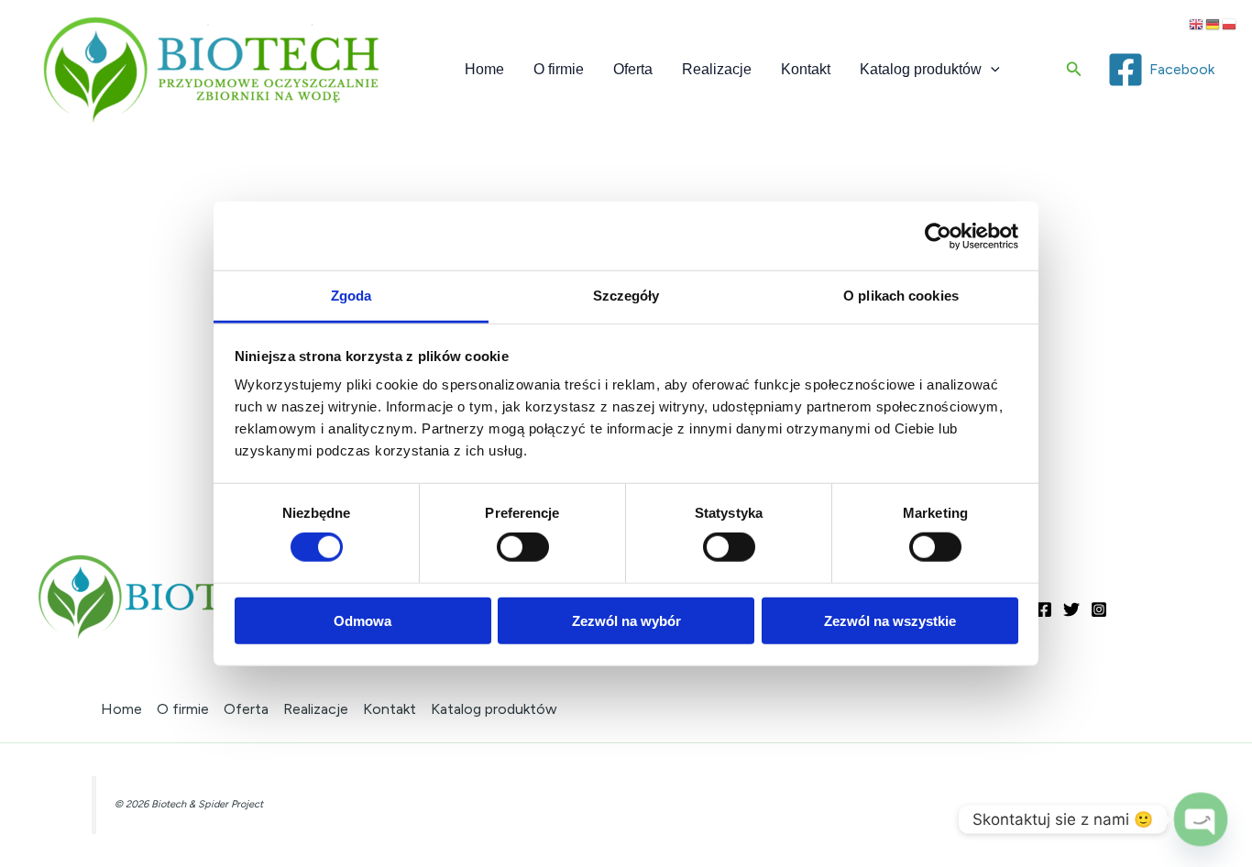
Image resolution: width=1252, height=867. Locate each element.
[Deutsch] (1213, 23)
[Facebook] (1044, 609)
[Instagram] (1099, 609)
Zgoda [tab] (351, 295)
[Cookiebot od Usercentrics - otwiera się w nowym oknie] (938, 235)
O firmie (558, 69)
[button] (991, 70)
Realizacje (717, 69)
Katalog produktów (921, 69)
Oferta (633, 69)
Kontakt (805, 69)
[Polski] (1230, 23)
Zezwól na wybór (626, 621)
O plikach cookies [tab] (901, 295)
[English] (1197, 23)
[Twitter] (1071, 609)
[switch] (523, 547)
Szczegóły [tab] (626, 295)
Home (484, 69)
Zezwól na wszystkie (890, 621)
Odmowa (362, 621)
